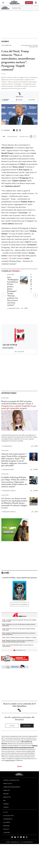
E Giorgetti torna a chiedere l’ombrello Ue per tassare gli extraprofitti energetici (18, 406)
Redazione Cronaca (8, 490)
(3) (37, 446)
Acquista (19, 351)
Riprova (19, 766)
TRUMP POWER (9, 344)
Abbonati (29, 2)
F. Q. (3, 73)
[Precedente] (3, 295)
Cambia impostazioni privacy (11, 787)
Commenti (7, 130)
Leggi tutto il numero (19, 604)
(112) (36, 469)
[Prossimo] (35, 295)
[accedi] (35, 2)
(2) (26, 308)
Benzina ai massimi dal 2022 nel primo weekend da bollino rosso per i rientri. (16, 402)
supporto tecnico (10, 760)
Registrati (27, 725)
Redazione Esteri (13, 308)
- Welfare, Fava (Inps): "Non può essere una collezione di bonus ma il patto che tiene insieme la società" (17, 641)
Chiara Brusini (6, 446)
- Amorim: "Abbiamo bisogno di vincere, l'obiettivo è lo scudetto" (19, 637)
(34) (36, 490)
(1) (37, 511)
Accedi (12, 725)
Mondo (5, 41)
